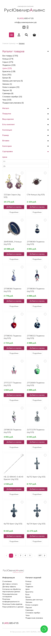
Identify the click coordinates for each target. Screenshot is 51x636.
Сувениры (29, 610)
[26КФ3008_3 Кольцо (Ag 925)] (14, 228)
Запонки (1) (7, 84)
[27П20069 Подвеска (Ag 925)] (37, 369)
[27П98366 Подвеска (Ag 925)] (14, 275)
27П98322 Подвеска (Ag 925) (35, 337)
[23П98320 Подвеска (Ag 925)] (14, 416)
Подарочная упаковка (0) (13, 103)
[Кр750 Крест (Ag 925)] (14, 510)
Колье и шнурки (32, 605)
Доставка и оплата (9, 584)
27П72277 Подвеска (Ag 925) (12, 384)
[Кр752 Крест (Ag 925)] (37, 463)
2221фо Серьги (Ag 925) (12, 195)
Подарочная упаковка (34, 618)
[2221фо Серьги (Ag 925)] (14, 181)
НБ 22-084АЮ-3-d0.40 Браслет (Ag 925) (13, 478)
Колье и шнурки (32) (10, 87)
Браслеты (29, 592)
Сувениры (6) (7, 93)
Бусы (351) (7, 74)
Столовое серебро (33, 613)
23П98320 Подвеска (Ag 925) (12, 431)
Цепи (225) (7, 68)
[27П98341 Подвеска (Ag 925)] (14, 322)
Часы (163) (6, 100)
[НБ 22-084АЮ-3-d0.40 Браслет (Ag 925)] (14, 463)
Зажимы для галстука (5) (12, 81)
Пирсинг (29, 607)
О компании (7, 581)
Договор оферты (9, 586)
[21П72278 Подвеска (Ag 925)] (37, 416)
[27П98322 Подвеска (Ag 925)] (37, 322)
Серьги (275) (7, 62)
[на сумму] (34, 34)
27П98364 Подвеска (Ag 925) (35, 290)
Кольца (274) (7, 59)
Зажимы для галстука (34, 600)
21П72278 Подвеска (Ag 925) (35, 431)
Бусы (27, 594)
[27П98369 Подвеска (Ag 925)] (37, 228)
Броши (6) (6, 78)
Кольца (28, 581)
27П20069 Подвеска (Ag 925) (35, 384)
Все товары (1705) (10, 56)
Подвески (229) (9, 65)
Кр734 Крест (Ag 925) (36, 524)
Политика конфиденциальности (10, 600)
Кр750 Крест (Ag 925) (13, 524)
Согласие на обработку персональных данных (11, 590)
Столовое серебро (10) (12, 96)
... (35, 555)
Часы (28, 615)
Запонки (29, 602)
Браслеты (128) (8, 71)
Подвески (29, 586)
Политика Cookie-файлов (12, 604)
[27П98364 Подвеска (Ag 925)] (37, 275)
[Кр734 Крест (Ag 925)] (37, 510)
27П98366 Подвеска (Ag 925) (12, 290)
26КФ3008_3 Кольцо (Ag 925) (13, 243)
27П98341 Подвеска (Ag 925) (12, 337)
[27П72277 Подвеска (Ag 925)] (14, 369)
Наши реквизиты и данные (12, 607)
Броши (28, 597)
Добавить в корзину (14, 207)
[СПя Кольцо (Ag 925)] (37, 181)
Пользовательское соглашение (9, 595)
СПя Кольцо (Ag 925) (36, 194)
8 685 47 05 (25, 18)
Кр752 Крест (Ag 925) (36, 477)
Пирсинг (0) (7, 90)
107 (40, 555)
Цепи (28, 589)
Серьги (28, 584)
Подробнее (13, 212)
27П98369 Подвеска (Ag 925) (35, 243)
